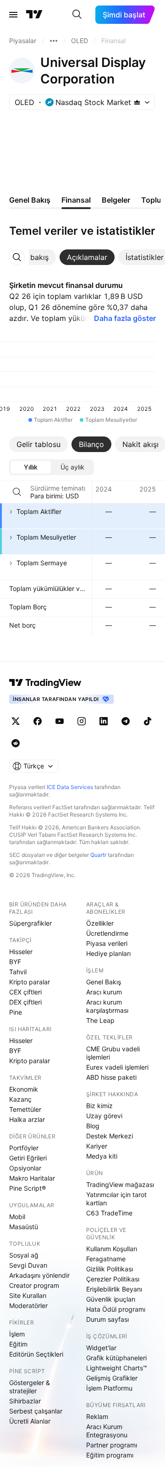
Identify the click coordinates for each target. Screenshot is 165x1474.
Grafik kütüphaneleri (116, 1358)
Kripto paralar (29, 982)
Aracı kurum (104, 992)
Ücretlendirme (107, 933)
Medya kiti (101, 1156)
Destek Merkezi (109, 1136)
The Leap (100, 1020)
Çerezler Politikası (112, 1279)
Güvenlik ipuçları (110, 1299)
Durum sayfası (107, 1319)
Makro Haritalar (32, 1178)
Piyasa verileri (106, 943)
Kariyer (96, 1146)
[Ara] (77, 15)
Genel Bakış (103, 982)
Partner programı (111, 1445)
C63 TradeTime (109, 1213)
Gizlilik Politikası (109, 1269)
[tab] (87, 257)
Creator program (34, 1285)
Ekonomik (23, 1089)
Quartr (98, 854)
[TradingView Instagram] (81, 721)
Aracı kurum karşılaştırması (107, 1006)
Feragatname (106, 1259)
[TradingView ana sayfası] (34, 14)
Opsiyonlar (25, 1168)
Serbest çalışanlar (35, 1411)
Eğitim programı (109, 1455)
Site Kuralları (27, 1295)
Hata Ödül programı (115, 1309)
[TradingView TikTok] (147, 721)
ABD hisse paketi (111, 1077)
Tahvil (18, 972)
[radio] (31, 467)
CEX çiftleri (25, 992)
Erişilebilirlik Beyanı (114, 1289)
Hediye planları (108, 953)
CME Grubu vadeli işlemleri (113, 1053)
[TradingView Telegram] (125, 721)
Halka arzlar (27, 1119)
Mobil (17, 1216)
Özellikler (100, 923)
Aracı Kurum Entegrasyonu (106, 1431)
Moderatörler (28, 1305)
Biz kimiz (99, 1106)
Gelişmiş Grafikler (112, 1378)
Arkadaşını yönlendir (39, 1275)
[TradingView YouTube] (59, 721)
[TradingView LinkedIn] (103, 721)
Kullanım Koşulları (111, 1249)
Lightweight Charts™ (116, 1368)
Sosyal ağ (23, 1255)
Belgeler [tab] (116, 199)
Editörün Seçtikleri (36, 1354)
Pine (15, 1012)
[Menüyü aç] (13, 15)
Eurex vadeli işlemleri (117, 1067)
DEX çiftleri (25, 1002)
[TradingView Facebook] (37, 721)
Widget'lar (101, 1348)
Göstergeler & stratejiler (29, 1387)
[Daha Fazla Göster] (54, 41)
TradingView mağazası (120, 1184)
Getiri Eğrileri (28, 1158)
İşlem (17, 1334)
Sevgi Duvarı (28, 1265)
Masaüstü (23, 1227)
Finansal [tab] (76, 199)
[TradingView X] (15, 721)
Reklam (97, 1416)
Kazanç (20, 1099)
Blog (92, 1126)
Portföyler (23, 1148)
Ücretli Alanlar (29, 1421)
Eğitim (18, 1344)
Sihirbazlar (25, 1401)
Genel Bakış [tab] (29, 199)
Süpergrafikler (30, 923)
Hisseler (21, 951)
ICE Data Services (70, 787)
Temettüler (25, 1109)
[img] (137, 102)
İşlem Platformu (109, 1388)
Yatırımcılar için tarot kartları (116, 1199)
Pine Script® (27, 1188)
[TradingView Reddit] (15, 743)
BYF (15, 962)
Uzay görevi (104, 1116)
